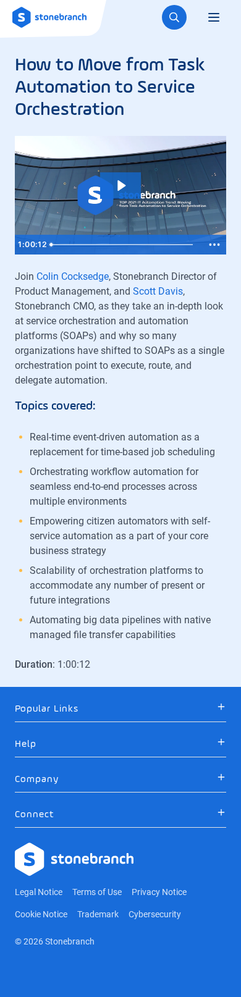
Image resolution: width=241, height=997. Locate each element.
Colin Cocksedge (72, 276)
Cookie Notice (41, 914)
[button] (120, 709)
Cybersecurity (155, 914)
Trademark (98, 914)
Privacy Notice (159, 892)
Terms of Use (97, 892)
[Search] (174, 17)
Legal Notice (38, 892)
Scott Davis (158, 291)
